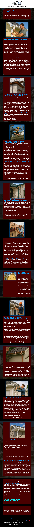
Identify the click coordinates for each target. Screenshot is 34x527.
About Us (22, 6)
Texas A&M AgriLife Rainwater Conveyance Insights (11, 500)
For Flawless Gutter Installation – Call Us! (17, 341)
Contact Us (17, 6)
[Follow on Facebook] (26, 520)
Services (12, 6)
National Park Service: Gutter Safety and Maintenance (12, 499)
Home (9, 6)
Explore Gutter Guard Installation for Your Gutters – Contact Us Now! (17, 178)
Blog (25, 6)
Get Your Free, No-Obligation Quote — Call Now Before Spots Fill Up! (16, 513)
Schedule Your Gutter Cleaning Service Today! (17, 266)
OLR (10, 518)
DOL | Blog (15, 518)
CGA (12, 518)
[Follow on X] (27, 520)
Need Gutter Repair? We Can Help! (17, 417)
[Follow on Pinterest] (29, 520)
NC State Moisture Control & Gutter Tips (10, 501)
